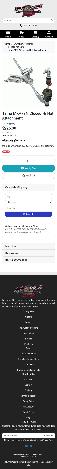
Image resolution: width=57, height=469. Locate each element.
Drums (28, 322)
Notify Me (30, 168)
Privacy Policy (48, 440)
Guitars (28, 317)
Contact (28, 385)
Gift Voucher (28, 364)
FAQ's (28, 417)
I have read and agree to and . (29, 440)
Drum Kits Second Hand (28, 359)
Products (28, 344)
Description (10, 246)
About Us (28, 379)
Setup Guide (28, 401)
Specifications (11, 253)
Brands (28, 339)
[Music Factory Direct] (28, 10)
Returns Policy (10, 462)
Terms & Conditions (31, 440)
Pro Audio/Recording (28, 328)
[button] (28, 175)
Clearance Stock (28, 353)
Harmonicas (28, 333)
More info (21, 140)
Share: (6, 124)
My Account (28, 407)
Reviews (9, 260)
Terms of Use (38, 462)
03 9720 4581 (29, 25)
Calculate (29, 214)
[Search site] (52, 20)
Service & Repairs (28, 396)
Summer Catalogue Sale (28, 370)
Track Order (28, 412)
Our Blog (28, 390)
